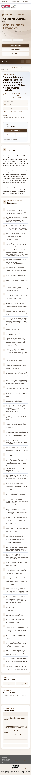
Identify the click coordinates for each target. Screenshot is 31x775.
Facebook (27, 1)
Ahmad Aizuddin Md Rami (12, 94)
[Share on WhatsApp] (19, 683)
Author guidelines (15, 49)
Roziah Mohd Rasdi (18, 97)
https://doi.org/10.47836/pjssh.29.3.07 (13, 111)
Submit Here (15, 54)
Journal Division (25, 760)
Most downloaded (9, 745)
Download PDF (16, 130)
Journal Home (16, 1)
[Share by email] (25, 683)
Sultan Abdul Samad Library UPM (17, 760)
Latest (6, 713)
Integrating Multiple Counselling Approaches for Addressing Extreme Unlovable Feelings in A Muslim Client (14, 735)
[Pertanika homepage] (8, 7)
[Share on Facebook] (6, 683)
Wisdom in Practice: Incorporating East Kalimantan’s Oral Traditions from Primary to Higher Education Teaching (14, 731)
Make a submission (16, 700)
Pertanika (5, 1)
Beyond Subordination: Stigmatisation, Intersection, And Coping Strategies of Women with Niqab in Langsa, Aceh (15, 727)
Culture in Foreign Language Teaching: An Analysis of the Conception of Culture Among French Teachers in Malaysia (15, 718)
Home (2, 67)
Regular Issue (7, 67)
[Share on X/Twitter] (12, 683)
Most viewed (7, 741)
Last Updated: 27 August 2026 (16, 774)
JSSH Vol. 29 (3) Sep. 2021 (17, 67)
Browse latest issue (16, 45)
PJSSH (4, 61)
